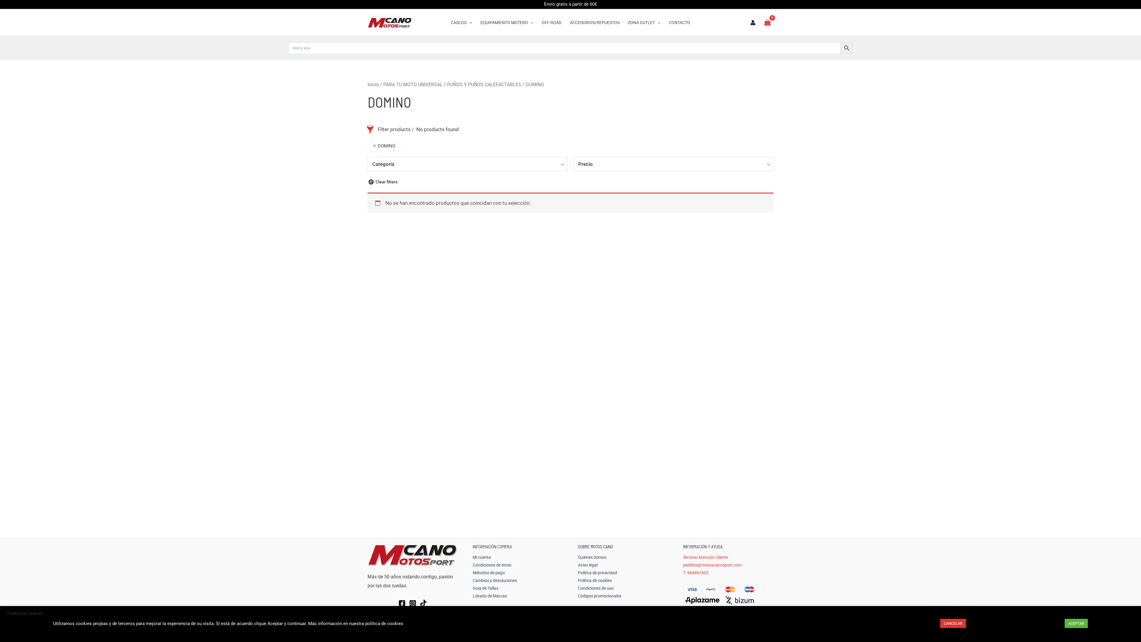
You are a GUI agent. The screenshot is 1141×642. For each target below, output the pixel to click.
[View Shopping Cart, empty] (767, 22)
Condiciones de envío (492, 565)
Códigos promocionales (599, 596)
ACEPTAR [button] (1076, 623)
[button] (469, 22)
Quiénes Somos (592, 557)
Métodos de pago (489, 572)
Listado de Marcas (490, 596)
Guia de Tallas (485, 588)
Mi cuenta (482, 557)
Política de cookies (595, 580)
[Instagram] (412, 603)
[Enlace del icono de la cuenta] (753, 22)
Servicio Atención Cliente (705, 557)
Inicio (373, 84)
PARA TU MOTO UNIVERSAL (413, 84)
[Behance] (423, 603)
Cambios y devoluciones (495, 580)
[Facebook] (402, 603)
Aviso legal (588, 565)
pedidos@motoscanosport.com (712, 565)
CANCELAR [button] (953, 623)
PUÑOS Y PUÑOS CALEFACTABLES (484, 84)
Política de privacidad (597, 572)
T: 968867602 (696, 572)
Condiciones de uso (596, 588)
